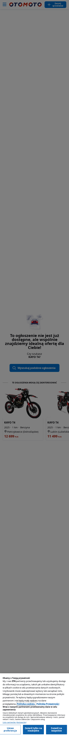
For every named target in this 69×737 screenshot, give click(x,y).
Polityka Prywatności (48, 703)
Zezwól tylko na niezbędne (33, 729)
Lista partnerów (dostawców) (14, 722)
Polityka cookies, (26, 703)
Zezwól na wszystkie (56, 729)
